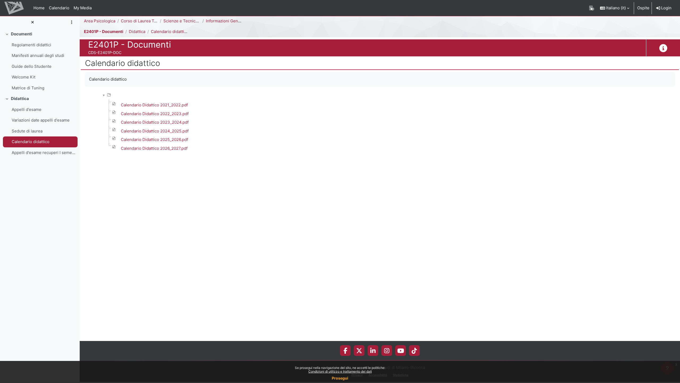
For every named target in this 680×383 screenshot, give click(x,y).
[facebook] (345, 350)
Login (666, 7)
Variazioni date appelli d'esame (41, 120)
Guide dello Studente (32, 66)
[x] (359, 350)
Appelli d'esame (26, 109)
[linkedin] (373, 350)
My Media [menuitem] (83, 7)
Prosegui (340, 378)
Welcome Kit (23, 77)
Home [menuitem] (39, 7)
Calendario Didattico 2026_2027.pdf (154, 148)
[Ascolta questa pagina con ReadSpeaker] (592, 8)
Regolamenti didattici (31, 44)
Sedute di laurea (27, 131)
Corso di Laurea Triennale (145, 20)
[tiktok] (414, 350)
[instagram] (386, 350)
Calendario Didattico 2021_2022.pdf (154, 104)
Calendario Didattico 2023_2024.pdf (155, 122)
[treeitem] (40, 61)
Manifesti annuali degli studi (38, 55)
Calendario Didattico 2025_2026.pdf (154, 139)
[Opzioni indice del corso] (71, 22)
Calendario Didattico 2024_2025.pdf (155, 131)
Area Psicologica (99, 20)
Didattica (20, 98)
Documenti (21, 33)
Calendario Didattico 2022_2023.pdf (155, 113)
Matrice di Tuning (28, 87)
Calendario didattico (30, 141)
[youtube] (400, 350)
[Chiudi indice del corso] (32, 22)
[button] (615, 8)
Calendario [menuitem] (59, 7)
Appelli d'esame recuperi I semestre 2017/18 (43, 152)
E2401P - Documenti (103, 31)
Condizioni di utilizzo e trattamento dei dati (340, 371)
